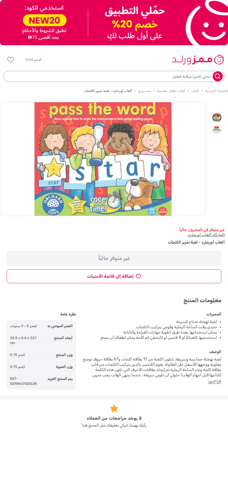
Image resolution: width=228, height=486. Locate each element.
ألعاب (195, 91)
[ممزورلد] (197, 59)
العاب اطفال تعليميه (171, 91)
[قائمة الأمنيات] (10, 59)
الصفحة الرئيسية (216, 91)
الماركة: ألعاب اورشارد (206, 234)
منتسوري (144, 91)
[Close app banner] (4, 4)
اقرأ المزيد (214, 381)
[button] (37, 60)
